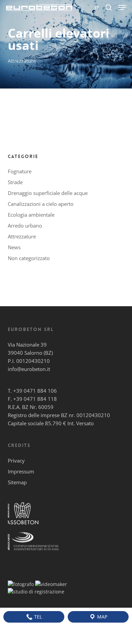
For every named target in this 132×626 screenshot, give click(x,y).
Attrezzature (22, 61)
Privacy (16, 460)
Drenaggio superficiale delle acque (48, 193)
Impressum (21, 471)
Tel (37, 616)
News (14, 247)
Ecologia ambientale (31, 214)
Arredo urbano (25, 225)
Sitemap (17, 482)
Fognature (19, 171)
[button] (122, 7)
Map (101, 616)
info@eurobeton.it (29, 369)
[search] (108, 7)
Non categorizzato (29, 258)
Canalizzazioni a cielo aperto (40, 203)
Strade (15, 182)
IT (97, 7)
